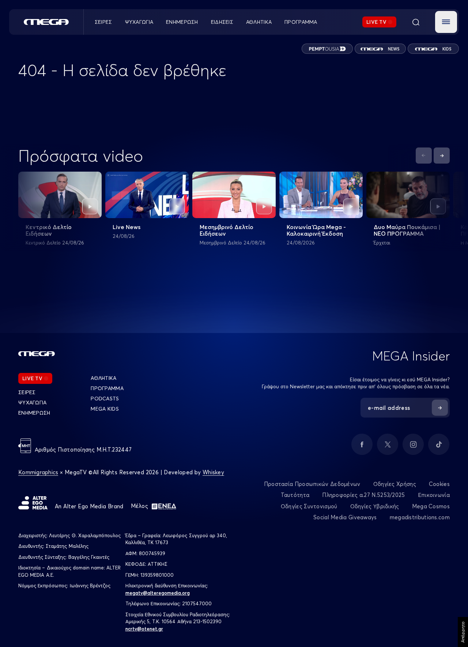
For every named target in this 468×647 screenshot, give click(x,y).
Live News (126, 227)
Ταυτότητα (295, 494)
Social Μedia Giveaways (345, 517)
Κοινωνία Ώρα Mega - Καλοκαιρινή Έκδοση (316, 230)
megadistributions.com (420, 517)
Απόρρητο (462, 632)
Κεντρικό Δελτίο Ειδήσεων (49, 230)
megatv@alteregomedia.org (157, 593)
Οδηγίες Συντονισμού (309, 506)
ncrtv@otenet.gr (144, 629)
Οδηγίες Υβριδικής (374, 506)
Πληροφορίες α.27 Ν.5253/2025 (363, 494)
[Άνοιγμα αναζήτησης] (416, 22)
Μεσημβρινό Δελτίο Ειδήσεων (226, 230)
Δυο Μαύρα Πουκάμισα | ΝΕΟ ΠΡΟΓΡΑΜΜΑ (407, 230)
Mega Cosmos (431, 506)
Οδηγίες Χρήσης (394, 483)
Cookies (439, 483)
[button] (446, 22)
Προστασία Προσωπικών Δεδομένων (312, 483)
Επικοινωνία (434, 494)
